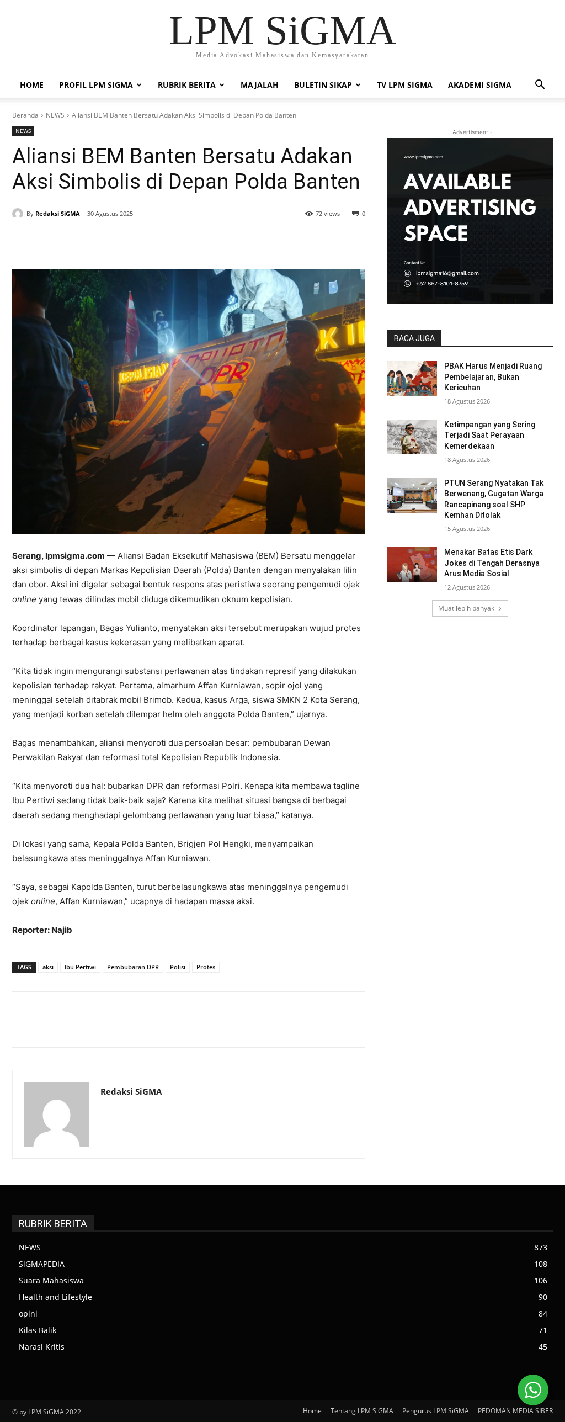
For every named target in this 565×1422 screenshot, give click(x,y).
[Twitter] (120, 242)
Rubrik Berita (187, 84)
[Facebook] (95, 242)
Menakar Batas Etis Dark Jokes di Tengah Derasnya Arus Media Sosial (492, 563)
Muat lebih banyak (466, 608)
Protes (205, 967)
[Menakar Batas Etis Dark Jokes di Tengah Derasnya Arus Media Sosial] (412, 564)
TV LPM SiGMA (405, 84)
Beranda (25, 115)
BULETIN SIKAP (323, 84)
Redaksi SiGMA (57, 213)
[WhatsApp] (171, 242)
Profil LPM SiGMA (96, 84)
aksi (48, 967)
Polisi (177, 967)
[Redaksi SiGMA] (19, 213)
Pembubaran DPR (133, 967)
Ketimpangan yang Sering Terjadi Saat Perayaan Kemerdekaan (489, 435)
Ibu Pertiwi (80, 967)
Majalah (260, 84)
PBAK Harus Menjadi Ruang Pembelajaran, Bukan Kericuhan (493, 377)
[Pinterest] (146, 242)
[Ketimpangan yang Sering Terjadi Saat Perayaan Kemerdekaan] (412, 437)
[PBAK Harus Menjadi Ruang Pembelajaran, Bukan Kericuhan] (412, 378)
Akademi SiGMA (479, 84)
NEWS (55, 115)
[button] (539, 86)
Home (32, 84)
